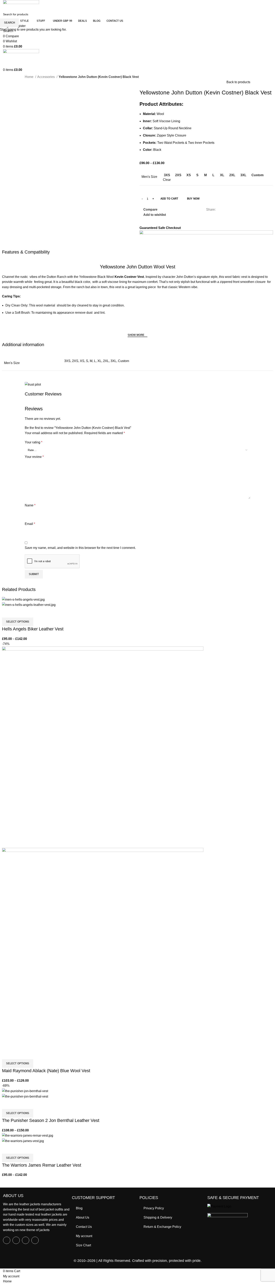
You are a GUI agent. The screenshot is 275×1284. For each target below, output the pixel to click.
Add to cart (169, 198)
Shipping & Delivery (158, 1217)
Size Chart (83, 1245)
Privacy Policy (154, 1208)
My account (84, 1236)
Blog (79, 1208)
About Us (82, 1217)
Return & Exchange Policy (162, 1226)
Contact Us (84, 1226)
